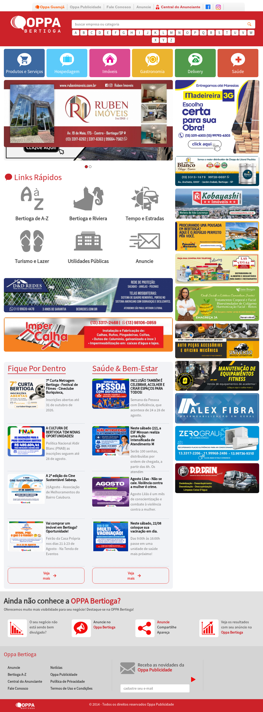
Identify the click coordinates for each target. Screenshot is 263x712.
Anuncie (143, 7)
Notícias (56, 667)
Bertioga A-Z (17, 674)
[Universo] (217, 342)
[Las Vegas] (217, 270)
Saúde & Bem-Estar (125, 368)
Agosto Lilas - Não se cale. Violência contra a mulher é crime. (146, 482)
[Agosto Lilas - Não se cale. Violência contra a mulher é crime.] (111, 491)
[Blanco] (217, 172)
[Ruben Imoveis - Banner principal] (88, 113)
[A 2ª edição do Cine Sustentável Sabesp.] (27, 488)
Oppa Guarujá (52, 7)
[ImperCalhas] (88, 334)
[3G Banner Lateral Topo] (217, 118)
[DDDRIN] (217, 479)
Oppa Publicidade (85, 7)
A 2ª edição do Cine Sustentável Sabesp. (61, 477)
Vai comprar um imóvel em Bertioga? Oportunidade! (61, 527)
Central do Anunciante (180, 7)
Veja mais (46, 576)
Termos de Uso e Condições (71, 688)
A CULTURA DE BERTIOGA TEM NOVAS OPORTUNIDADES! (63, 432)
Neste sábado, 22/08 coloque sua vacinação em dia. (145, 527)
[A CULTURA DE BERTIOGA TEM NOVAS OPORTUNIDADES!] (27, 441)
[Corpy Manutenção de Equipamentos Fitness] (217, 377)
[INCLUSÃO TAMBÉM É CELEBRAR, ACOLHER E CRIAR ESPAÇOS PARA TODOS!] (111, 393)
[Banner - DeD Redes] (88, 294)
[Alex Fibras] (217, 409)
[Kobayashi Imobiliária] (217, 205)
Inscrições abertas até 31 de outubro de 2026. (62, 404)
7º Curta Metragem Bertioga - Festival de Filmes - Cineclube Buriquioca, (62, 386)
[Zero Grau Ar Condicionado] (217, 444)
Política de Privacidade (67, 681)
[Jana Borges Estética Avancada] (217, 305)
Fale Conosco (119, 7)
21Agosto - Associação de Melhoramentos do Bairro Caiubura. (63, 492)
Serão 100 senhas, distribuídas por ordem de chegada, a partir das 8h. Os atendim (146, 461)
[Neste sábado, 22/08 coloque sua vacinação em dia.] (111, 536)
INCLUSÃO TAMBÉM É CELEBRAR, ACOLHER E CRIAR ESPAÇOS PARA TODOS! (147, 386)
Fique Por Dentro (37, 368)
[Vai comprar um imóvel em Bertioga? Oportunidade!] (27, 536)
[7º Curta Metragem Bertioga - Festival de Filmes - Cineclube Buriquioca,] (27, 393)
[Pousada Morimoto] (217, 237)
